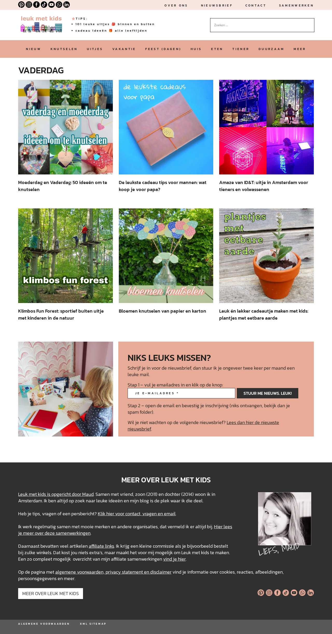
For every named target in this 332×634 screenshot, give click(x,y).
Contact (255, 5)
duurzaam (271, 49)
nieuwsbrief (217, 5)
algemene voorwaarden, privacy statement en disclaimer (113, 571)
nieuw (33, 49)
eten (217, 49)
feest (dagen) (163, 49)
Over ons (176, 5)
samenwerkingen (73, 533)
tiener (240, 49)
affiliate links (101, 546)
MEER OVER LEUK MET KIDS (50, 593)
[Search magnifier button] (310, 22)
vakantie (124, 49)
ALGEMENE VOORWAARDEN (44, 624)
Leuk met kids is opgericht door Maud (56, 494)
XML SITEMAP (93, 624)
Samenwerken (296, 5)
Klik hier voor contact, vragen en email (137, 513)
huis (196, 49)
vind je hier (174, 558)
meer (300, 49)
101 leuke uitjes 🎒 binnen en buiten (115, 24)
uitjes (95, 49)
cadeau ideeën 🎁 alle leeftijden (111, 30)
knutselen (64, 49)
